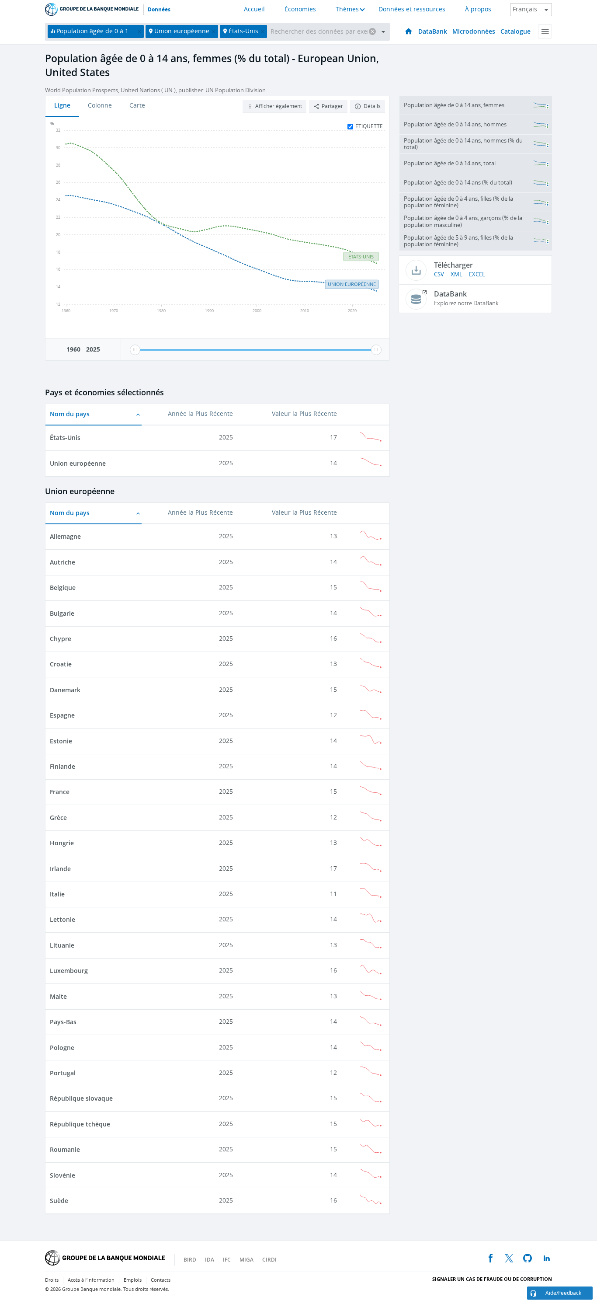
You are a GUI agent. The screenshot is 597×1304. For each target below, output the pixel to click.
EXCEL (477, 274)
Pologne (62, 1047)
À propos (478, 9)
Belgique (63, 587)
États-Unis (65, 437)
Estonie (61, 741)
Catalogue (515, 31)
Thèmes (347, 9)
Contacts (160, 1280)
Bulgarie (62, 613)
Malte (58, 996)
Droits (52, 1280)
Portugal (63, 1073)
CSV (439, 274)
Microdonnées (473, 31)
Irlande (60, 869)
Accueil (254, 9)
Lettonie (62, 919)
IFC (227, 1259)
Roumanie (65, 1149)
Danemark (65, 690)
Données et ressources (411, 9)
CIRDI (269, 1259)
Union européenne (78, 463)
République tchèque (80, 1124)
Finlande (62, 766)
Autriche (62, 562)
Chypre (60, 639)
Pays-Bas (63, 1022)
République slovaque (81, 1098)
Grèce (58, 817)
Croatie (61, 664)
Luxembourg (69, 970)
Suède (59, 1200)
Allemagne (65, 536)
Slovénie (62, 1175)
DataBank (432, 31)
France (59, 792)
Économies (300, 9)
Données (159, 10)
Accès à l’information (91, 1280)
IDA (209, 1259)
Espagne (62, 715)
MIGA (246, 1259)
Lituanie (62, 945)
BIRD (190, 1259)
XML (456, 274)
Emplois (133, 1280)
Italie (57, 894)
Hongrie (62, 843)
